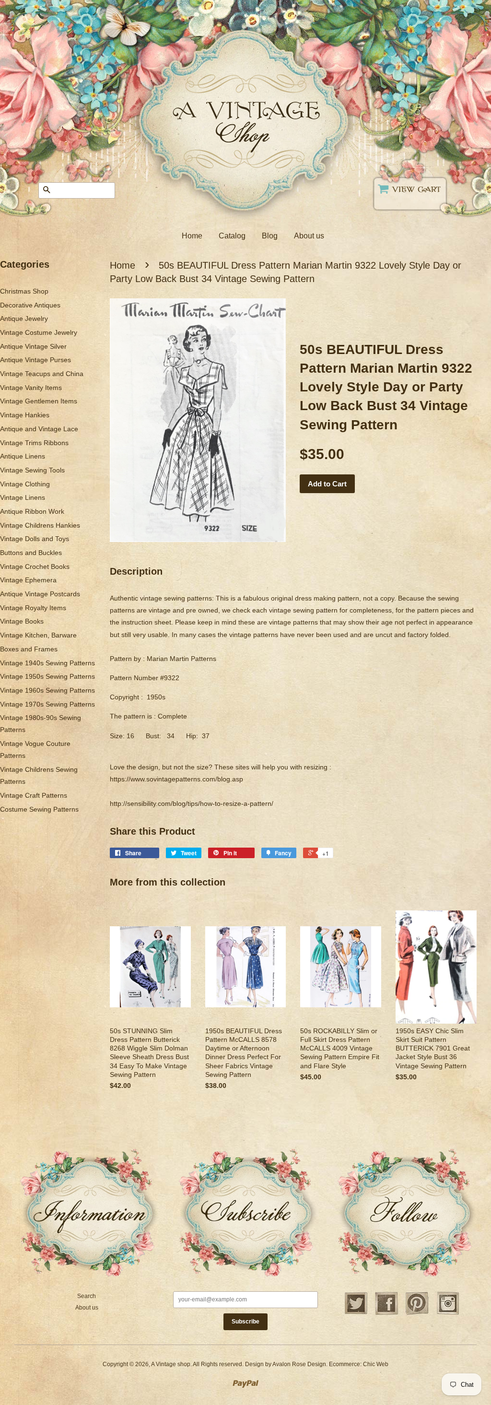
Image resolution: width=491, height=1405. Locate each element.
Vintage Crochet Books (35, 566)
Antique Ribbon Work (32, 511)
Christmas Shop (24, 291)
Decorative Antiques (30, 305)
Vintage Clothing (25, 484)
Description (136, 571)
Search (86, 1296)
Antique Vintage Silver (33, 346)
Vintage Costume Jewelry (38, 332)
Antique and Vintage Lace (39, 429)
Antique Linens (22, 456)
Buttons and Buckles (31, 552)
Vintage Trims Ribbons (34, 443)
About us (309, 236)
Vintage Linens (22, 497)
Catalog (232, 236)
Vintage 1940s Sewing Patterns (47, 663)
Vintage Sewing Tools (32, 470)
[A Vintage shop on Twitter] (356, 1313)
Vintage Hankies (24, 415)
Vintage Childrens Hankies (40, 525)
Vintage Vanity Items (31, 387)
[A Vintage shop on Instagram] (448, 1313)
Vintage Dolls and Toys (34, 539)
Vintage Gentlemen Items (38, 401)
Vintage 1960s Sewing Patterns (47, 690)
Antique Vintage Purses (35, 360)
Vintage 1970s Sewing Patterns (47, 704)
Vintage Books (22, 621)
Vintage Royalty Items (33, 608)
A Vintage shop (170, 1364)
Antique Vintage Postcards (40, 594)
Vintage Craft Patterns (33, 795)
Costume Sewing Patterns (39, 809)
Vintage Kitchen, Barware (38, 635)
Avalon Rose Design (299, 1364)
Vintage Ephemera (28, 580)
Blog (270, 236)
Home (192, 236)
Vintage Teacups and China (41, 374)
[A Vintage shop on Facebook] (386, 1313)
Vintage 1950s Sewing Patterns (47, 676)
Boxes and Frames (29, 649)
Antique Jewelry (24, 318)
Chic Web (375, 1364)
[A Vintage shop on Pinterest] (417, 1313)
